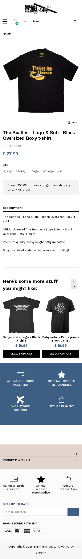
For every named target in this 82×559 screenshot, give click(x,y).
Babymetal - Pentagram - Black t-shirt (60, 338)
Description (12, 207)
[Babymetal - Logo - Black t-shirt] (21, 314)
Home (7, 34)
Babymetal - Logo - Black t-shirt (21, 338)
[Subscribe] (73, 512)
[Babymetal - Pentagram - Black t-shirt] (60, 314)
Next (74, 286)
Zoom (75, 122)
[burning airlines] (41, 8)
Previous (73, 281)
